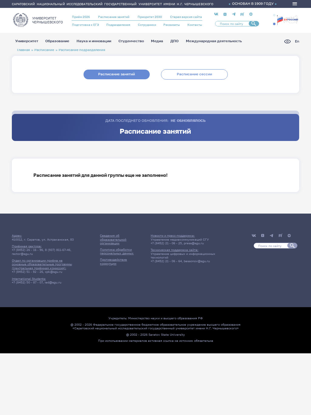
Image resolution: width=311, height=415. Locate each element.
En (297, 41)
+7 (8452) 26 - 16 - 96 (27, 250)
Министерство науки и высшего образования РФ (165, 318)
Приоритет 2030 (150, 17)
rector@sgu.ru (22, 254)
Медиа (157, 41)
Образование (57, 41)
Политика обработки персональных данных (117, 251)
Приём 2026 (81, 17)
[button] (274, 15)
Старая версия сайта (186, 17)
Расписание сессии (194, 74)
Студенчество (131, 41)
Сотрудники (147, 24)
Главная (23, 50)
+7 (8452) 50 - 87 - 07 (27, 282)
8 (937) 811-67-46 (57, 250)
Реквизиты (171, 24)
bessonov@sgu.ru (197, 261)
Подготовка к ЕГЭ (85, 24)
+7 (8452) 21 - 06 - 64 (166, 261)
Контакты (194, 24)
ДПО (174, 41)
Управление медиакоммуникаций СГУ (180, 239)
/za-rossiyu (287, 19)
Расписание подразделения (82, 50)
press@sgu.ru (194, 243)
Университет (26, 41)
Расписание (44, 50)
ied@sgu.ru (53, 282)
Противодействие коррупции (113, 261)
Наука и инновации (94, 41)
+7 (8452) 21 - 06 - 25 (166, 243)
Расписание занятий (113, 17)
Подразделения (118, 24)
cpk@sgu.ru (53, 271)
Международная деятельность (214, 41)
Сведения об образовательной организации (113, 239)
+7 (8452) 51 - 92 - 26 (27, 271)
